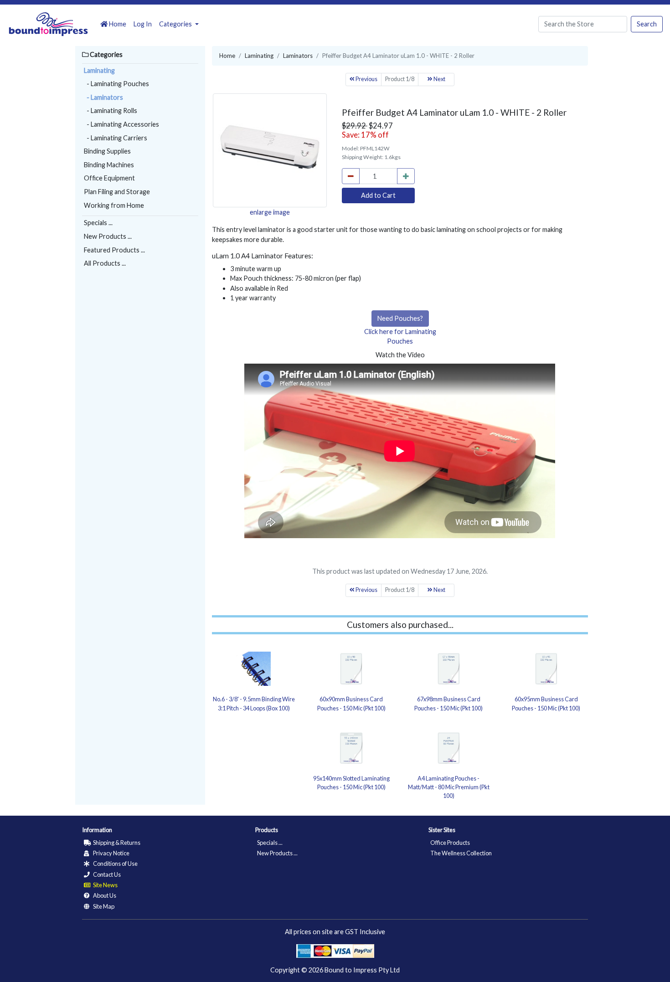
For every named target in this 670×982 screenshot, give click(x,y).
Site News (105, 885)
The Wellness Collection (461, 853)
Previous (366, 79)
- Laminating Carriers (115, 138)
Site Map (103, 906)
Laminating (99, 70)
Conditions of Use (115, 863)
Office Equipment (109, 178)
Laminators (298, 55)
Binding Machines (109, 165)
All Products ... (105, 263)
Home (117, 24)
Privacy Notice (110, 853)
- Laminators (103, 97)
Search (647, 24)
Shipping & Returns (116, 842)
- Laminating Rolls (110, 110)
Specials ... (98, 222)
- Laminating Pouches (116, 83)
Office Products (450, 842)
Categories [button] (176, 24)
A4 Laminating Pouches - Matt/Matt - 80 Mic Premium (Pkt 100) (449, 787)
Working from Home (114, 205)
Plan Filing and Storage (117, 191)
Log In (143, 24)
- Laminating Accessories (121, 124)
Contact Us (106, 874)
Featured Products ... (114, 250)
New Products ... (108, 236)
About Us (104, 895)
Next (439, 79)
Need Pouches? (400, 318)
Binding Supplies (107, 151)
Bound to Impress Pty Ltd (362, 970)
